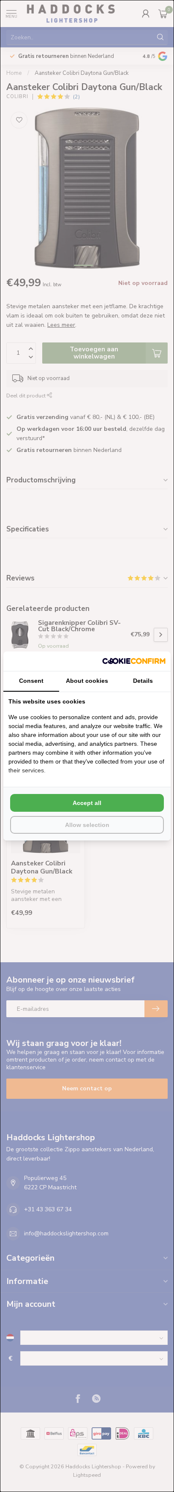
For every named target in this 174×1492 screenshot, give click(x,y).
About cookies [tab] (87, 680)
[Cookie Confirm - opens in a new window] (134, 661)
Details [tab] (143, 680)
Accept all (87, 802)
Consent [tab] (31, 680)
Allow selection (87, 824)
